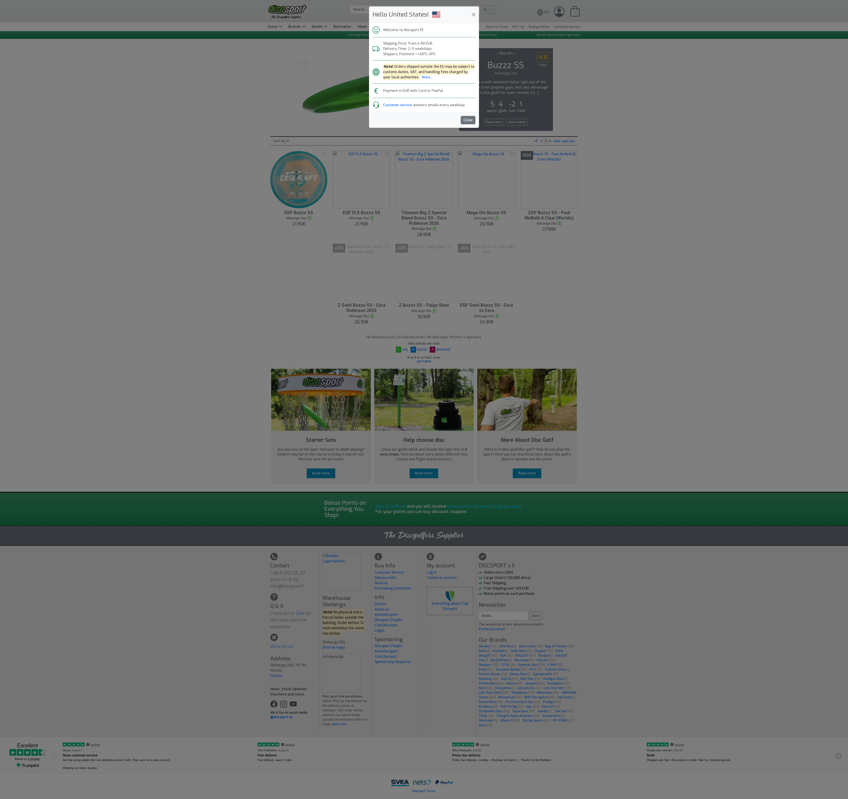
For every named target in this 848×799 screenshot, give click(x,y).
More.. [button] (427, 77)
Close (468, 120)
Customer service (397, 105)
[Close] (473, 14)
